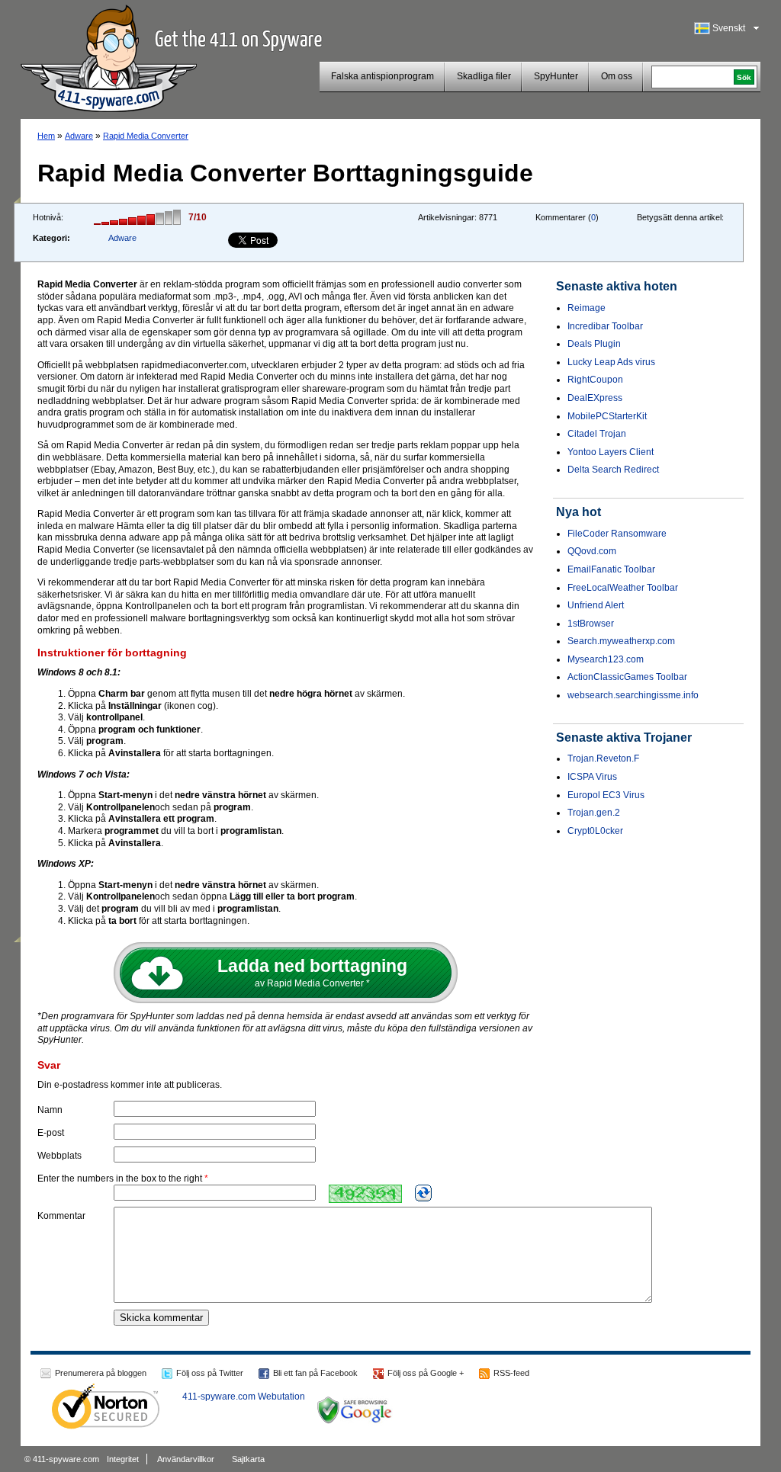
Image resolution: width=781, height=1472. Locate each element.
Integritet (123, 1459)
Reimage (586, 308)
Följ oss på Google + (425, 1372)
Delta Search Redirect (613, 469)
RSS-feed (511, 1372)
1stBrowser (590, 623)
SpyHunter (556, 76)
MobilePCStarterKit (607, 416)
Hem (46, 135)
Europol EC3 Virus (605, 795)
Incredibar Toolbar (605, 326)
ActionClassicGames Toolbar (627, 677)
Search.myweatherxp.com (621, 641)
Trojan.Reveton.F (603, 758)
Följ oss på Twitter (209, 1372)
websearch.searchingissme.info (633, 695)
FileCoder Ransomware (617, 533)
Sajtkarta (248, 1459)
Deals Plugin (594, 343)
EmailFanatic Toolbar (611, 569)
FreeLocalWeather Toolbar (622, 587)
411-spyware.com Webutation (243, 1396)
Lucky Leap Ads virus (611, 362)
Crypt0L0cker (595, 831)
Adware (79, 135)
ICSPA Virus (592, 776)
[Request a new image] (423, 1193)
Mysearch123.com (605, 659)
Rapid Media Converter (145, 135)
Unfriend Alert (595, 605)
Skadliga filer (484, 76)
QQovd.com (591, 551)
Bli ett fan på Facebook (315, 1372)
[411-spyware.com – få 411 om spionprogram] (109, 56)
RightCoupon (595, 379)
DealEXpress (594, 398)
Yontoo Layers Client (610, 452)
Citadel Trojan (596, 433)
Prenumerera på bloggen (100, 1372)
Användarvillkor (185, 1459)
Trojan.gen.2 (593, 812)
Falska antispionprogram (382, 76)
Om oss (616, 76)
